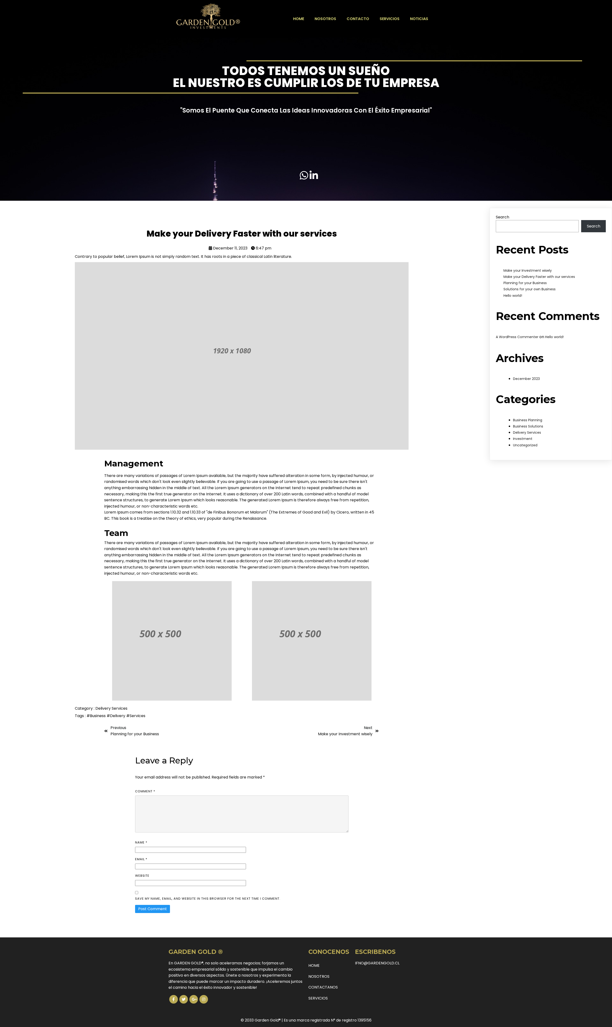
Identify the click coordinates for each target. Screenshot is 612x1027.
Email (141, 859)
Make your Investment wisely (527, 270)
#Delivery (116, 716)
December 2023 (526, 378)
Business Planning (527, 420)
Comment (145, 791)
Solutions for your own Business (529, 289)
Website (142, 875)
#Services (135, 716)
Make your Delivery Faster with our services (539, 276)
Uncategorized (525, 445)
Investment (522, 438)
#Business (97, 716)
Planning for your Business (525, 283)
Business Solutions (528, 426)
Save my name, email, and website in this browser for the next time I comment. (207, 898)
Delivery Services (111, 708)
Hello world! (512, 295)
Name (141, 842)
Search (502, 217)
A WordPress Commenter (517, 337)
